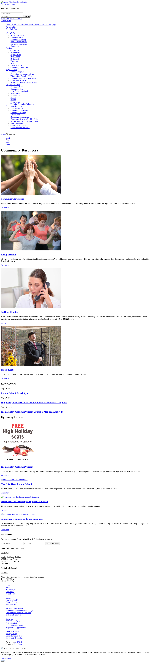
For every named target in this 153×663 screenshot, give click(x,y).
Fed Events (5, 19)
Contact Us (15, 46)
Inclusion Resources (13, 615)
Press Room (10, 594)
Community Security (18, 113)
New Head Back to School (16, 484)
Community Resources (14, 106)
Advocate (14, 63)
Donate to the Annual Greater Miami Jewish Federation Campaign (31, 25)
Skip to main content (8, 4)
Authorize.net (11, 604)
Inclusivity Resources (19, 44)
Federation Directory (18, 40)
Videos (13, 100)
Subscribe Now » (53, 543)
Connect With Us (12, 50)
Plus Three (18, 644)
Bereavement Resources (20, 117)
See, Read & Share (13, 85)
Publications (15, 95)
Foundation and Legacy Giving (22, 74)
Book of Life (15, 93)
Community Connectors (20, 67)
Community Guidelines (14, 625)
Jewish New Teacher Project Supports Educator (24, 501)
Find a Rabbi (7, 370)
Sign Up (27, 16)
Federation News (17, 87)
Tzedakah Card (11, 29)
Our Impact (10, 48)
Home (3, 134)
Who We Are (11, 33)
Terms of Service (12, 632)
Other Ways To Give (18, 80)
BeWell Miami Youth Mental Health (24, 121)
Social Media (15, 102)
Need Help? (15, 115)
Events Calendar (17, 108)
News (8, 587)
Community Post (17, 89)
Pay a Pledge (11, 27)
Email (8, 138)
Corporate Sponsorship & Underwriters (25, 78)
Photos (13, 98)
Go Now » (5, 208)
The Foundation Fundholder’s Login (19, 611)
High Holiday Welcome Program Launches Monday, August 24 (32, 412)
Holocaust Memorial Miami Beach (24, 83)
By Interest (15, 59)
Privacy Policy (11, 602)
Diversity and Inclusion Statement (18, 613)
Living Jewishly (8, 254)
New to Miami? (12, 600)
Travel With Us (16, 65)
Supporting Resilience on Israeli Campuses (22, 519)
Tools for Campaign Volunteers (22, 104)
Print (7, 140)
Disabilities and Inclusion (20, 128)
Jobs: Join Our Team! (19, 42)
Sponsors (9, 619)
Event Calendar (16, 19)
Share (8, 142)
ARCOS (18, 642)
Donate (8, 598)
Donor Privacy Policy (14, 636)
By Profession (16, 55)
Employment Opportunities (16, 627)
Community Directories (19, 110)
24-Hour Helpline (9, 312)
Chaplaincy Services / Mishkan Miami (25, 119)
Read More (5, 476)
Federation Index (12, 623)
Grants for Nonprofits (19, 126)
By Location (15, 57)
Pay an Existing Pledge (14, 608)
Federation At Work (18, 37)
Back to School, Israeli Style (14, 393)
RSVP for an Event (13, 621)
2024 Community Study (20, 91)
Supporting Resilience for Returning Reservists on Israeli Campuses (34, 402)
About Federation (17, 35)
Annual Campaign (17, 72)
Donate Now (6, 21)
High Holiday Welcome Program (17, 467)
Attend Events (16, 52)
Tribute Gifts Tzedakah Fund (21, 76)
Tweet (8, 144)
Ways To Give (11, 70)
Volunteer (14, 61)
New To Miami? (17, 123)
